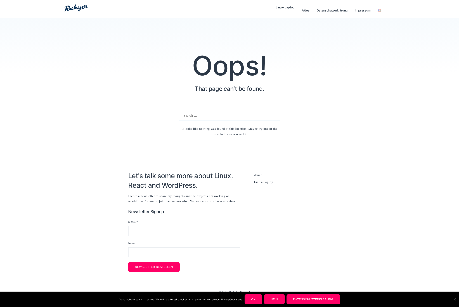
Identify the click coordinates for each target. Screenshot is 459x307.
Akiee (305, 10)
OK (253, 299)
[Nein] (454, 299)
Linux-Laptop (285, 7)
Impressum (363, 10)
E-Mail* (133, 222)
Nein (274, 299)
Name (131, 243)
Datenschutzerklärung (332, 10)
